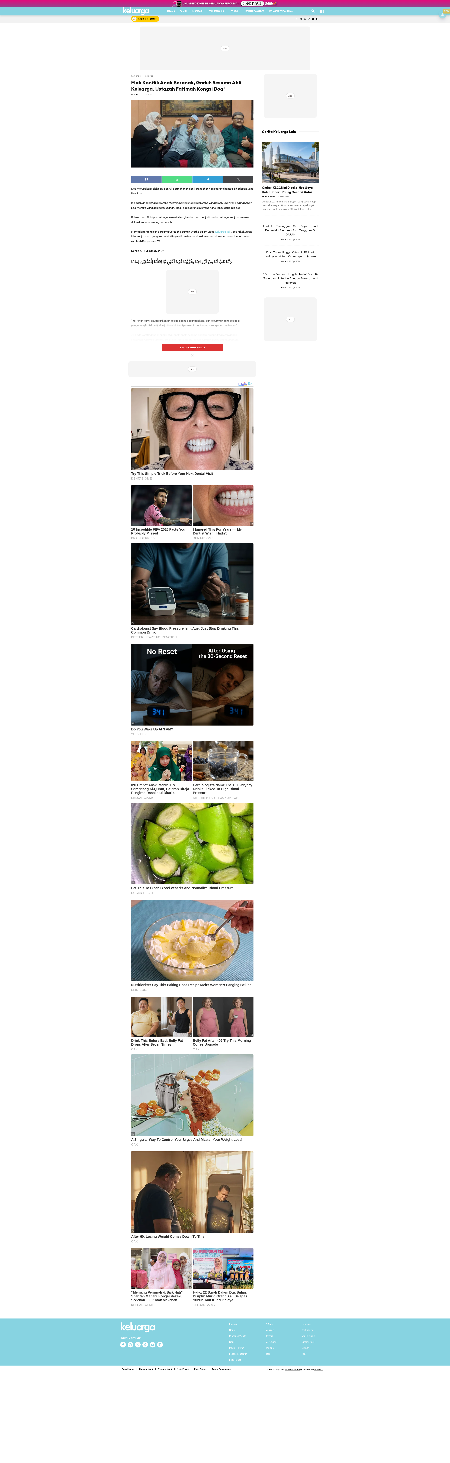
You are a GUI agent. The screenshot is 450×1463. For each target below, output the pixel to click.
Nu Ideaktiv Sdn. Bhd (292, 1369)
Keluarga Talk (223, 231)
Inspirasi (149, 75)
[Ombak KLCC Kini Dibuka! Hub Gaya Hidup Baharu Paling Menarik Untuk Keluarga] (290, 162)
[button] (313, 11)
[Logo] (136, 11)
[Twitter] (305, 19)
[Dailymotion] (317, 19)
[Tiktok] (309, 19)
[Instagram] (301, 19)
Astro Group (318, 1369)
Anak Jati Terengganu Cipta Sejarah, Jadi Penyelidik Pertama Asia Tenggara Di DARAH (290, 230)
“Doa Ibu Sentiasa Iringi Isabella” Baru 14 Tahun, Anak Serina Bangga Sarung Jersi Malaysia (290, 278)
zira (136, 94)
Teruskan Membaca (192, 347)
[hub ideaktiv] (321, 9)
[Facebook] (297, 19)
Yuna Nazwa (268, 196)
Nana (284, 239)
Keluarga (136, 75)
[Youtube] (313, 19)
